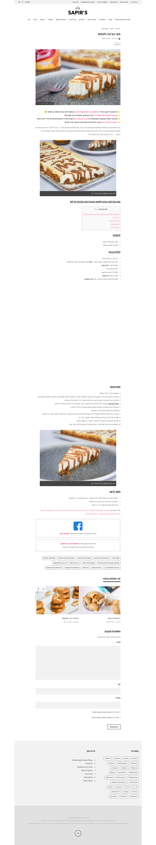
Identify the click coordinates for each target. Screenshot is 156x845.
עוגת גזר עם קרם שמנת (68, 618)
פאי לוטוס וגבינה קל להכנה (53, 568)
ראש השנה (133, 796)
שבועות (123, 796)
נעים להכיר (134, 2)
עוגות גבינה (121, 777)
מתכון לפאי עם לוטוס (49, 558)
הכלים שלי (75, 2)
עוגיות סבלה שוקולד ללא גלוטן (107, 618)
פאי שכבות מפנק (55, 510)
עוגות (110, 19)
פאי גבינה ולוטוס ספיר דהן (111, 568)
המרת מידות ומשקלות (88, 2)
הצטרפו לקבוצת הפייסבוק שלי (106, 115)
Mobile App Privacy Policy (82, 760)
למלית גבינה (114, 221)
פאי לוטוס (86, 568)
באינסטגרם (95, 112)
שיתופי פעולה (124, 2)
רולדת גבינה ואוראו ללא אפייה (73, 510)
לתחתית (116, 217)
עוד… (28, 19)
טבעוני (42, 19)
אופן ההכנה (114, 224)
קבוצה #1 (86, 118)
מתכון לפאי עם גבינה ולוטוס (66, 558)
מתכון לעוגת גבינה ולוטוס (101, 558)
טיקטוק (86, 112)
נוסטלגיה (102, 19)
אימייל (117, 698)
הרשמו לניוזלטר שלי (110, 122)
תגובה (118, 642)
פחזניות (119, 787)
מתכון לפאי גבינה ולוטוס (84, 558)
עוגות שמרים (133, 782)
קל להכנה (72, 19)
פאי (127, 787)
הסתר (97, 209)
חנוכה (135, 758)
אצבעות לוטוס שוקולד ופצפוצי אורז (97, 510)
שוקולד (50, 19)
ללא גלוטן (134, 763)
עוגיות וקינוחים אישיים (122, 19)
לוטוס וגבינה (115, 558)
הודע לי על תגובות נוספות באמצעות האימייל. (105, 712)
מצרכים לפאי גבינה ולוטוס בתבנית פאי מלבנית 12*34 (101, 214)
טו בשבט (117, 758)
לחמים (107, 758)
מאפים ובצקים (61, 19)
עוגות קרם (109, 777)
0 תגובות (117, 44)
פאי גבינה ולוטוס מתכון (59, 563)
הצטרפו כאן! (64, 533)
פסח (110, 787)
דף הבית (118, 28)
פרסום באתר (113, 2)
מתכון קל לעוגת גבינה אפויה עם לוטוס (108, 563)
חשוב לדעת (114, 227)
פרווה (35, 19)
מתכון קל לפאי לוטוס (88, 563)
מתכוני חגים (92, 19)
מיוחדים (81, 19)
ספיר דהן (114, 38)
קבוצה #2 (77, 118)
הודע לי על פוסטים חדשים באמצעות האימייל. (105, 717)
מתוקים (114, 768)
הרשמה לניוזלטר (102, 2)
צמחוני (125, 791)
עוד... (135, 787)
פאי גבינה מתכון (96, 568)
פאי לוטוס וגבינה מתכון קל (72, 568)
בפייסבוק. (79, 112)
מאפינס (111, 763)
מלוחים (124, 768)
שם (119, 684)
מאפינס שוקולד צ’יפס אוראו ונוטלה (97, 514)
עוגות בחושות (132, 777)
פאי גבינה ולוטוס (74, 563)
